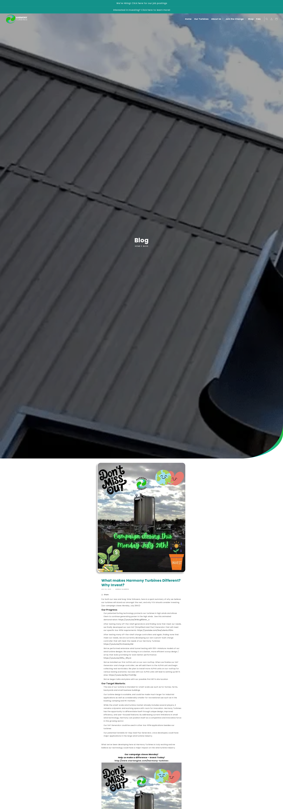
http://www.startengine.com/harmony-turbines (141, 760)
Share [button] (106, 595)
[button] (217, 19)
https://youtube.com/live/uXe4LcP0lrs (155, 630)
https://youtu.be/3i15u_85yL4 (117, 658)
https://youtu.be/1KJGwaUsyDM (118, 644)
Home (138, 246)
